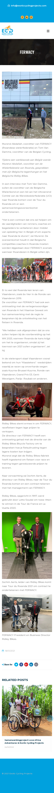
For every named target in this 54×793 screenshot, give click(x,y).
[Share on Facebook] (21, 664)
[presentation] (4, 718)
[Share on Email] (36, 664)
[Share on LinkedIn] (31, 664)
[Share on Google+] (26, 664)
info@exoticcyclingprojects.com (28, 5)
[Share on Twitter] (16, 664)
